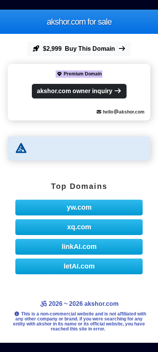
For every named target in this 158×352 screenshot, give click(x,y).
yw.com (79, 207)
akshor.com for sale (79, 22)
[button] (79, 49)
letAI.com (79, 266)
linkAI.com (79, 246)
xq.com (79, 227)
